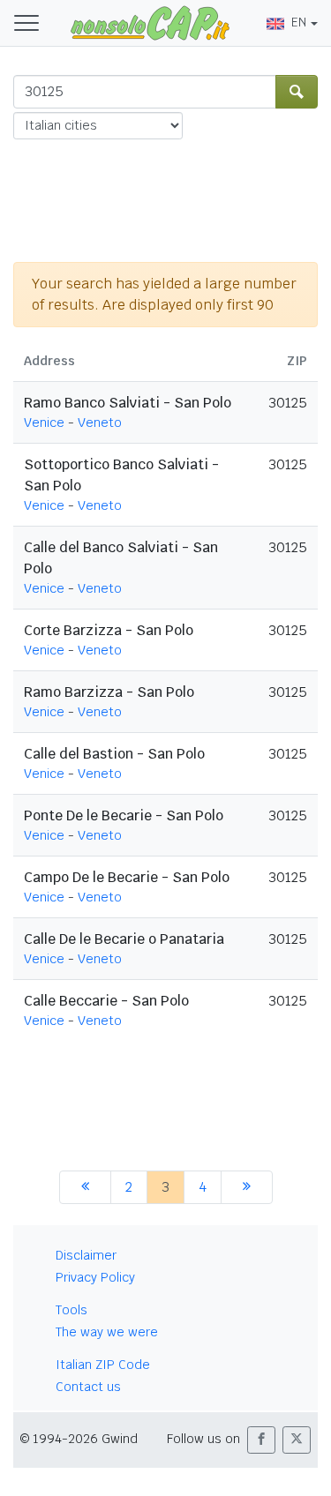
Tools (71, 1310)
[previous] (85, 1187)
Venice (44, 422)
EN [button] (298, 22)
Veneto (100, 422)
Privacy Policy (95, 1277)
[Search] (296, 91)
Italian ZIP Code (103, 1365)
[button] (261, 1440)
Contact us (88, 1387)
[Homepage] (150, 22)
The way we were (107, 1332)
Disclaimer (86, 1255)
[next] (247, 1187)
